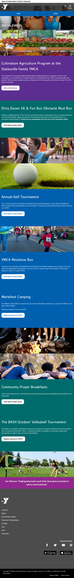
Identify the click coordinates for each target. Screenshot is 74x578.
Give (55, 13)
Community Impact (8, 517)
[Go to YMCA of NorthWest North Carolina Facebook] (47, 545)
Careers (4, 510)
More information (10, 88)
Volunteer (5, 534)
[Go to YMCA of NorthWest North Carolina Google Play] (50, 554)
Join (18, 13)
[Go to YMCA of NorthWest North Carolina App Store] (66, 554)
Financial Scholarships (10, 520)
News (3, 513)
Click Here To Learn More (13, 277)
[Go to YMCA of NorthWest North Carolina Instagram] (71, 545)
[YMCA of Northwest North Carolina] (4, 6)
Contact (4, 523)
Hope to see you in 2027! (13, 439)
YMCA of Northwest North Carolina (15, 1)
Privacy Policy (54, 575)
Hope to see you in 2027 (13, 315)
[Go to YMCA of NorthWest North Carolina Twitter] (55, 545)
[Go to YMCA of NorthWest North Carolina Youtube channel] (63, 545)
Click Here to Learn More (13, 214)
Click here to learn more (13, 125)
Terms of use (65, 575)
